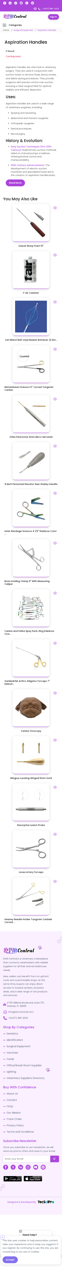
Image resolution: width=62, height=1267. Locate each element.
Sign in (53, 16)
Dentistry (12, 1032)
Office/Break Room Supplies (22, 1061)
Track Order (13, 1112)
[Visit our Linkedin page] (10, 3)
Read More (15, 182)
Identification (14, 1038)
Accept (10, 1259)
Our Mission (13, 1106)
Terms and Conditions (19, 1123)
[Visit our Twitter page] (26, 3)
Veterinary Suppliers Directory (23, 1073)
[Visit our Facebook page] (4, 3)
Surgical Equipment (23, 30)
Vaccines (12, 1049)
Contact (11, 1094)
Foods (10, 1055)
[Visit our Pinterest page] (32, 3)
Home (6, 30)
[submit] (54, 1150)
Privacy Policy (14, 1117)
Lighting (11, 1067)
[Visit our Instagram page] (15, 3)
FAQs (9, 1100)
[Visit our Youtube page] (21, 3)
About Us (11, 1088)
